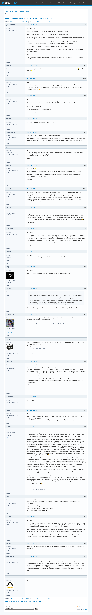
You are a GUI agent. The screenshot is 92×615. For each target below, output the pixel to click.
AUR (79, 3)
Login (27, 11)
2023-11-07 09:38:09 (32, 339)
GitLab (65, 3)
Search (16, 11)
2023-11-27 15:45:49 (32, 543)
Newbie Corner (17, 18)
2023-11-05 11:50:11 (32, 228)
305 (27, 21)
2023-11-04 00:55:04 (32, 207)
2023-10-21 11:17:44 (32, 96)
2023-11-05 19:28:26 (32, 288)
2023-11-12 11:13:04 (32, 396)
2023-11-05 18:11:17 (32, 267)
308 (38, 21)
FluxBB (84, 609)
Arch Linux (9, 3)
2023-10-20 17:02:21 (32, 79)
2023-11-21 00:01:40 (32, 517)
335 (45, 21)
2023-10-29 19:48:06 (32, 132)
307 (34, 21)
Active (77, 13)
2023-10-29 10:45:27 (32, 118)
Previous (12, 21)
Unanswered (83, 13)
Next (49, 21)
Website (10, 332)
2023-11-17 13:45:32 (32, 496)
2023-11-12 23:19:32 (32, 410)
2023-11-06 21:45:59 (32, 314)
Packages (45, 3)
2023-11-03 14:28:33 (32, 165)
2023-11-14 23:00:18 (32, 426)
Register (22, 11)
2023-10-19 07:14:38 (32, 65)
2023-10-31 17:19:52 (32, 147)
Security (72, 3)
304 (23, 21)
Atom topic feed (82, 606)
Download (86, 3)
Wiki (59, 3)
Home (37, 3)
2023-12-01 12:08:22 (32, 577)
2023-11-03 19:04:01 (32, 189)
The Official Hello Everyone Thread (38, 18)
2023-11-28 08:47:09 (32, 556)
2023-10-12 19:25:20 (32, 24)
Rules (11, 11)
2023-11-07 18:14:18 (32, 361)
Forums (52, 3)
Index (6, 11)
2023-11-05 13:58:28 (32, 251)
